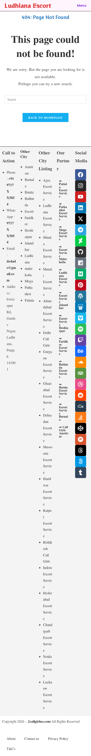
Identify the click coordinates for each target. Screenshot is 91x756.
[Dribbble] (80, 384)
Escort (29, 211)
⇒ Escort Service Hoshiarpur (63, 323)
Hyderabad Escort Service (47, 606)
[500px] (80, 461)
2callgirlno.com (39, 721)
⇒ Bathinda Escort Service (63, 369)
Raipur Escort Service (47, 523)
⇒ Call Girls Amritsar (63, 432)
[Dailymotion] (80, 262)
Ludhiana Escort (28, 5)
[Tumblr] (80, 472)
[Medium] (80, 274)
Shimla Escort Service (47, 250)
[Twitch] (80, 340)
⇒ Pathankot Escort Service (63, 211)
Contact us (31, 738)
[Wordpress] (80, 296)
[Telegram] (80, 229)
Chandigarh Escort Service (47, 637)
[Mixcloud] (80, 406)
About (11, 738)
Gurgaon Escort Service (47, 364)
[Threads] (80, 450)
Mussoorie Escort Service (47, 460)
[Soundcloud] (80, 362)
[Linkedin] (80, 207)
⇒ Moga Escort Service (63, 232)
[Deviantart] (80, 240)
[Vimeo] (80, 318)
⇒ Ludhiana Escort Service (63, 277)
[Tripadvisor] (80, 373)
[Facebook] (80, 174)
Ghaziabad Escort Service (47, 396)
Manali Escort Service (47, 282)
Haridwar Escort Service (47, 491)
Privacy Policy (58, 738)
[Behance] (80, 351)
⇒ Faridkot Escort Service (63, 346)
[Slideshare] (80, 307)
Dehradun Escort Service (47, 428)
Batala (29, 192)
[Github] (80, 251)
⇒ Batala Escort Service (63, 390)
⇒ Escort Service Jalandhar (63, 300)
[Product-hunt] (80, 439)
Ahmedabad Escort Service (47, 313)
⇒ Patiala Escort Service (63, 188)
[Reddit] (80, 395)
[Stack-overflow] (80, 417)
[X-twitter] (80, 218)
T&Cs (11, 748)
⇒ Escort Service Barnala (63, 412)
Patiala (29, 300)
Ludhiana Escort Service (47, 218)
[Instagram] (80, 185)
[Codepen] (80, 428)
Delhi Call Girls (47, 339)
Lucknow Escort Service (47, 695)
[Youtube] (80, 196)
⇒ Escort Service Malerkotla (63, 254)
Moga (29, 281)
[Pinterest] (80, 285)
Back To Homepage (45, 117)
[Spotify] (80, 329)
